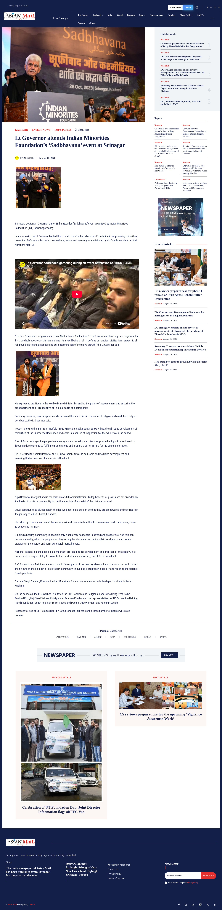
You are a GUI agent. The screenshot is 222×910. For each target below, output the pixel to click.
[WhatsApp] (136, 158)
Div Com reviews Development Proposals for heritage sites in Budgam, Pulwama (181, 58)
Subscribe (208, 875)
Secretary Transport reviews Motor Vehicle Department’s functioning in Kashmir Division (182, 88)
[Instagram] (211, 7)
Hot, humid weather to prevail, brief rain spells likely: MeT (164, 168)
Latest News (41, 130)
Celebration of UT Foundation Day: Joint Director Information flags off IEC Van (61, 809)
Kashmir (21, 130)
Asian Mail (29, 158)
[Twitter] (215, 7)
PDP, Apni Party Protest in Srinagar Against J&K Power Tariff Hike (165, 185)
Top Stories (63, 130)
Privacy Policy (192, 882)
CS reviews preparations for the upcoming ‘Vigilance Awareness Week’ (161, 716)
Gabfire (32, 904)
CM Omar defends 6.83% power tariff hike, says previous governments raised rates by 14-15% (195, 169)
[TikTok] (193, 905)
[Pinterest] (129, 158)
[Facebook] (207, 7)
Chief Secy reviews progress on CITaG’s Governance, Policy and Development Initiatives (195, 187)
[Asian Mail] (17, 158)
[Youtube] (218, 7)
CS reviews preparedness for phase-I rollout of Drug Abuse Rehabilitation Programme (182, 44)
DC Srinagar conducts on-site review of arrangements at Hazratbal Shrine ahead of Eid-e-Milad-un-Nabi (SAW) (182, 72)
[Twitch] (200, 905)
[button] (196, 7)
